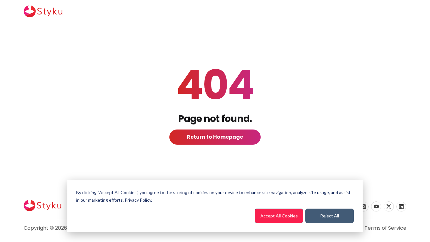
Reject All (329, 215)
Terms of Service (385, 228)
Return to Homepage (215, 137)
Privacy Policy (138, 200)
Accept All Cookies (279, 215)
